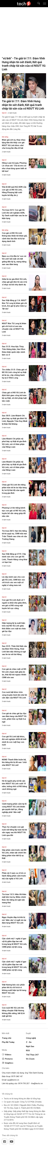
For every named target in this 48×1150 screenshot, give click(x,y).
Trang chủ (6, 1038)
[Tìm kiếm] (37, 3)
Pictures (9, 1059)
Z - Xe (28, 1042)
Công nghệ (31, 1038)
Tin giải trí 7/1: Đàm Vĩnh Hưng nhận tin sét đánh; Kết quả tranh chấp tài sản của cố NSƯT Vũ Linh (23, 105)
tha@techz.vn (37, 1083)
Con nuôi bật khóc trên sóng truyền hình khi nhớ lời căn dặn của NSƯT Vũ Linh (14, 695)
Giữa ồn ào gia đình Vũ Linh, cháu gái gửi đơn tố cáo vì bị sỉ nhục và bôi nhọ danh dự (14, 282)
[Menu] (44, 3)
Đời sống (5, 137)
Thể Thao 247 (32, 1055)
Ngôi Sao (30, 1046)
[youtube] (11, 1141)
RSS (28, 1050)
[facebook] (4, 1141)
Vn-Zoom (30, 1059)
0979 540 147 (17, 1076)
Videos (8, 1054)
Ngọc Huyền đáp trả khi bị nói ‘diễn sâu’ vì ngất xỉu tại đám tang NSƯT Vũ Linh (14, 920)
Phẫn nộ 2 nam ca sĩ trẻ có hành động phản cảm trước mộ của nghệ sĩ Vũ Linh (14, 876)
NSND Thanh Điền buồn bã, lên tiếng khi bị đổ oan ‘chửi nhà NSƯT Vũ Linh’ (14, 762)
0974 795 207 (23, 1083)
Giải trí (4, 113)
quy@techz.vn (13, 1080)
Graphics (9, 1063)
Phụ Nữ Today (8, 1042)
